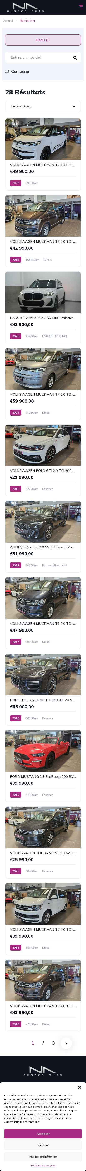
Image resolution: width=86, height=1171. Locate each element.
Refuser (43, 1145)
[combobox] (43, 106)
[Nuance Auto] (25, 7)
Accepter (43, 1134)
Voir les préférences (43, 1157)
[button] (80, 1087)
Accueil (8, 21)
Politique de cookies (43, 1165)
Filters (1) (43, 40)
